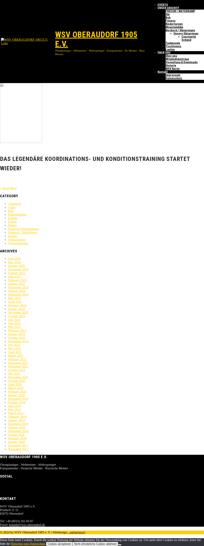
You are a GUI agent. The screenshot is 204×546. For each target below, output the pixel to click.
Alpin (11, 207)
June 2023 (14, 323)
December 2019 (18, 398)
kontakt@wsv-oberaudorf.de (27, 524)
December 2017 (18, 445)
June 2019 (14, 406)
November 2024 (18, 287)
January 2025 (16, 283)
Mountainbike (174, 27)
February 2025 (17, 280)
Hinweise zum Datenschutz (28, 543)
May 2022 (14, 348)
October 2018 (16, 427)
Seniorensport (16, 239)
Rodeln (12, 236)
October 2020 (16, 380)
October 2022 (16, 337)
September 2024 (18, 294)
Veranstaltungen (18, 243)
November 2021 (18, 366)
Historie (171, 65)
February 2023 (17, 330)
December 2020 (18, 377)
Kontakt (163, 72)
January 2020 (16, 395)
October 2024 (16, 291)
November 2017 (18, 449)
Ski (168, 14)
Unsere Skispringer (186, 33)
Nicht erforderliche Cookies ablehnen (95, 543)
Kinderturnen (174, 24)
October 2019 (16, 402)
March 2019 (15, 413)
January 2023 (16, 334)
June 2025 (14, 276)
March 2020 (15, 388)
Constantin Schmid (188, 38)
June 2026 (14, 258)
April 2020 (15, 384)
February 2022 (17, 359)
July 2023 (14, 319)
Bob (168, 17)
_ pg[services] (76, 532)
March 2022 (15, 355)
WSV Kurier (173, 68)
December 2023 (18, 312)
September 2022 (18, 341)
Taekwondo (173, 43)
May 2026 (14, 262)
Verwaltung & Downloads (182, 62)
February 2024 (17, 305)
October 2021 (16, 370)
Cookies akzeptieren (59, 543)
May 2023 (14, 327)
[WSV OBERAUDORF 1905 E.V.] (27, 41)
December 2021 (18, 363)
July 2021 (14, 373)
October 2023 (16, 316)
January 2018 (16, 442)
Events (12, 221)
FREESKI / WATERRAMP (180, 11)
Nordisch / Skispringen (180, 30)
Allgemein (14, 203)
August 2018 (16, 434)
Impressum (173, 75)
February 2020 (17, 391)
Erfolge (12, 218)
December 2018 (18, 424)
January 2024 (16, 309)
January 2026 (16, 266)
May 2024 (14, 298)
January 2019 (16, 420)
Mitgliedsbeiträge (177, 59)
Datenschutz (174, 78)
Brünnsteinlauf (17, 214)
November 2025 (18, 269)
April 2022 (15, 352)
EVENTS (163, 5)
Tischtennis (173, 46)
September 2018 (18, 431)
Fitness (171, 21)
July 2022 (14, 345)
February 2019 (17, 416)
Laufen (170, 49)
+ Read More (8, 188)
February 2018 (17, 438)
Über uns (171, 56)
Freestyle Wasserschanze (23, 229)
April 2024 (15, 301)
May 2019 (14, 409)
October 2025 (16, 273)
